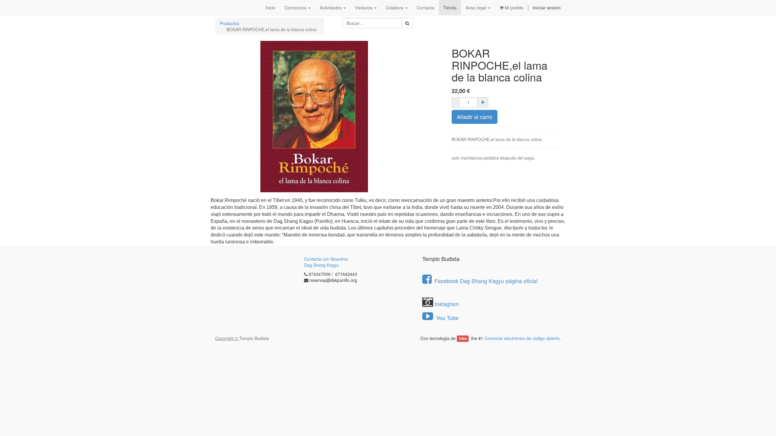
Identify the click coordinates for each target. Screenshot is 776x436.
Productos (229, 23)
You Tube (447, 318)
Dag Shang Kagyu (321, 265)
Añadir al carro (474, 117)
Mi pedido (513, 8)
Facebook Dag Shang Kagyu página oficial (486, 281)
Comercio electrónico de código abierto (522, 338)
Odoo (463, 338)
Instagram (447, 304)
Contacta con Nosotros (326, 259)
